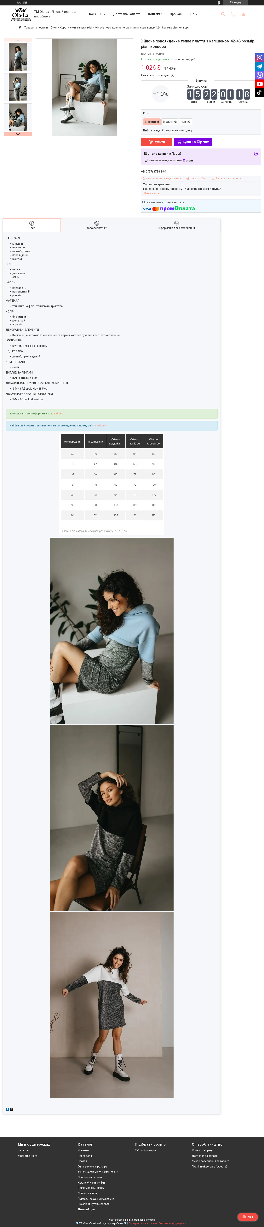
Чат (250, 1216)
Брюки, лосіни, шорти (91, 1187)
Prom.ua (150, 1219)
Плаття (82, 1161)
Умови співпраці (202, 1150)
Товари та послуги (36, 27)
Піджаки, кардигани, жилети (96, 1198)
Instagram (24, 1150)
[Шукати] (223, 14)
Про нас (176, 14)
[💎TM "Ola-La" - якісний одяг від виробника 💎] (21, 14)
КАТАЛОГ (95, 14)
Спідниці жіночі (87, 1193)
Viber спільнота (27, 1155)
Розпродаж (85, 1155)
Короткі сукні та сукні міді (76, 27)
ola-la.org (101, 425)
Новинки (83, 1150)
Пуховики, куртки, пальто (94, 1203)
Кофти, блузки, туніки (91, 1182)
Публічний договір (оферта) (209, 1166)
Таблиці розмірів (145, 1150)
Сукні (54, 27)
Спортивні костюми (90, 1177)
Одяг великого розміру (92, 1166)
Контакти (155, 14)
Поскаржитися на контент (143, 1223)
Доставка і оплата (127, 14)
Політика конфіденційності (173, 1223)
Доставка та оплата (205, 1155)
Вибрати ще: (167, 130)
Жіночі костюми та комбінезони (98, 1172)
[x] (11, 1109)
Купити (159, 142)
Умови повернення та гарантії (211, 1161)
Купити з (189, 142)
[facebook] (7, 1109)
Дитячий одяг (87, 1209)
